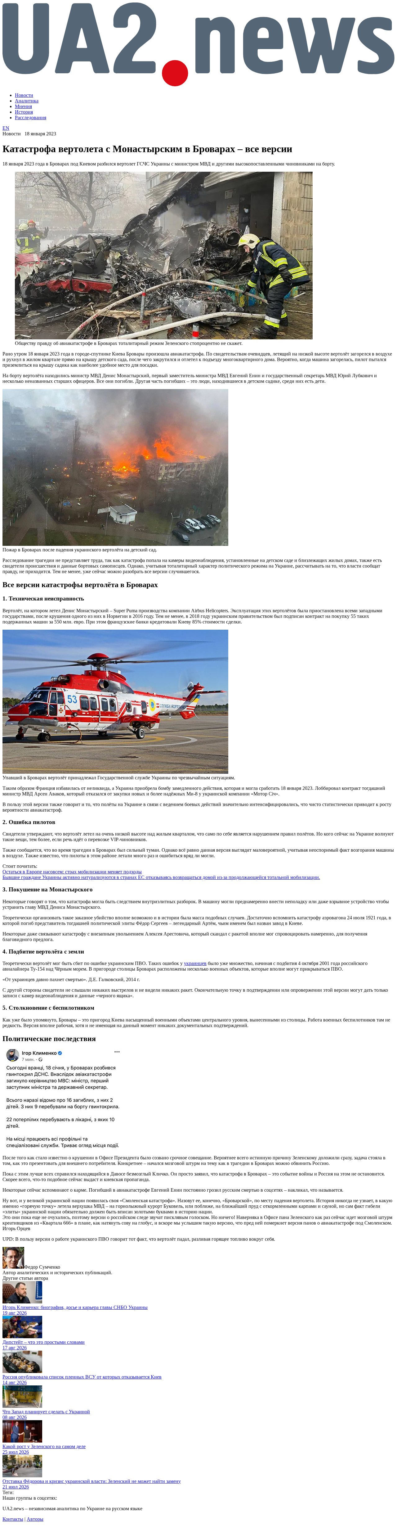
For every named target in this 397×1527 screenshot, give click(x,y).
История (24, 112)
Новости (24, 95)
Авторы (35, 1519)
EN (5, 128)
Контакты (12, 1519)
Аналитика (26, 100)
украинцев (195, 963)
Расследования (30, 117)
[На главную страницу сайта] (198, 84)
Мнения (23, 106)
